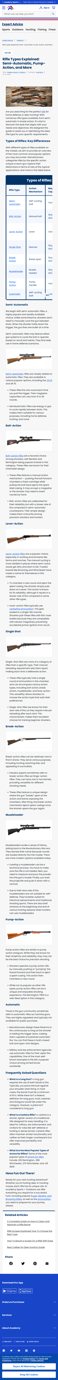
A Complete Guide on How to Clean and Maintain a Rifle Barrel (28, 1223)
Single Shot (15, 247)
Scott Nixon (39, 72)
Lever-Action (16, 231)
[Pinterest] (35, 1263)
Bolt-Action (15, 216)
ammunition (44, 1199)
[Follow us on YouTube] (19, 1350)
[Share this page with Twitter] (23, 1263)
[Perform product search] (53, 14)
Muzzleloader (16, 271)
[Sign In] (41, 8)
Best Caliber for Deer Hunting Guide (26, 1247)
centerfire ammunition (21, 608)
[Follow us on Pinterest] (34, 1350)
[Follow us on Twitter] (11, 1350)
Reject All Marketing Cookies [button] (29, 1366)
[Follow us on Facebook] (3, 1350)
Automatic (14, 294)
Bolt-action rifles (14, 455)
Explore (8, 52)
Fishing (42, 29)
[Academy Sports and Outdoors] (10, 8)
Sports (6, 29)
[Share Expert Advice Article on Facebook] (11, 1263)
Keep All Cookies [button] (29, 1374)
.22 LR (49, 380)
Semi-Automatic (14, 202)
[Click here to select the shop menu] (3, 8)
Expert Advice (12, 24)
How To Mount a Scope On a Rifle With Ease (30, 1240)
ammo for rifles (36, 1156)
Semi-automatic (14, 373)
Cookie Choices (37, 1361)
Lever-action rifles (15, 553)
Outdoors (17, 29)
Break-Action (12, 259)
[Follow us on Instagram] (26, 1350)
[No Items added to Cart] (54, 7)
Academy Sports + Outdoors (16, 72)
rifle (43, 111)
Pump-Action (12, 283)
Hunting (30, 29)
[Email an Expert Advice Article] (47, 1263)
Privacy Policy (29, 1358)
